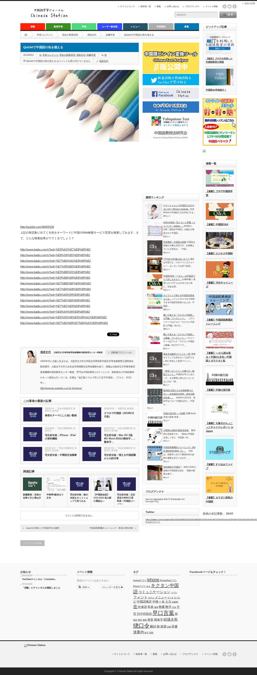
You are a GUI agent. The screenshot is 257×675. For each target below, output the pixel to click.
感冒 (156, 607)
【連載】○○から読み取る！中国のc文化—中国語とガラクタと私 (219, 357)
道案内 (138, 632)
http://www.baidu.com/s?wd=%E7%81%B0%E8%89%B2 (55, 300)
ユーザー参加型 (110, 26)
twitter (229, 6)
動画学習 (58, 26)
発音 (150, 619)
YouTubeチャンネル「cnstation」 (39, 579)
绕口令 (141, 625)
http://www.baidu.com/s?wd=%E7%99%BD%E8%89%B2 (55, 266)
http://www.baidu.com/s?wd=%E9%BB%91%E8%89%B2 (55, 272)
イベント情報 (211, 6)
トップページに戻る (32, 543)
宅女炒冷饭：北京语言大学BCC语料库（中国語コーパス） (126, 499)
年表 (151, 606)
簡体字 (158, 619)
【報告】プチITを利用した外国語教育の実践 (219, 60)
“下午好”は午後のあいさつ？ (176, 259)
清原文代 (91, 35)
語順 (169, 627)
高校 (151, 632)
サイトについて (127, 6)
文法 (174, 607)
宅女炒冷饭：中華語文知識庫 (61, 455)
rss (224, 6)
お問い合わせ (173, 6)
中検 (155, 601)
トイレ (174, 592)
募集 (159, 6)
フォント (140, 597)
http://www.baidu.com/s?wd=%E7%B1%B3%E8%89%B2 (55, 306)
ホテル (151, 598)
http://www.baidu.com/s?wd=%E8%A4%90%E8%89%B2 (55, 311)
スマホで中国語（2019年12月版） (119, 415)
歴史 (140, 620)
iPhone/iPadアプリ (168, 580)
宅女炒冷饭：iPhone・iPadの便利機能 (60, 437)
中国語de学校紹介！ (216, 90)
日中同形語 (144, 613)
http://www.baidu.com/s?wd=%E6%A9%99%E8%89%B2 (55, 294)
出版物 (175, 602)
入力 (168, 601)
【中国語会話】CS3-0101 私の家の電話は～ (102, 497)
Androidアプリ (139, 580)
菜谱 (163, 626)
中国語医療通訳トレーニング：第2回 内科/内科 (111, 528)
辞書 (175, 626)
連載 (32, 26)
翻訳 (153, 626)
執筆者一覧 (146, 6)
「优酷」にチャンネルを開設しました (41, 587)
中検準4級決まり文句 (55, 496)
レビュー (135, 26)
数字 (168, 606)
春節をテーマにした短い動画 (61, 415)
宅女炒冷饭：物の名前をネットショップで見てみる (79, 497)
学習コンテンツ (45, 35)
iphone (153, 579)
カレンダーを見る (111, 586)
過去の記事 (250, 3)
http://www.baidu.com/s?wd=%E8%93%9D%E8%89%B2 (55, 255)
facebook (235, 6)
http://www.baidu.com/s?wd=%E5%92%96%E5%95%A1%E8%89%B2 (63, 317)
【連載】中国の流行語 (218, 389)
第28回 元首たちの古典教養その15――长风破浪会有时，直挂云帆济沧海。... (179, 393)
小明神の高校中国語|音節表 (176, 430)
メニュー (161, 597)
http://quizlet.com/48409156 (37, 226)
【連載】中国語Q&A (217, 224)
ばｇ (148, 586)
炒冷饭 (55, 411)
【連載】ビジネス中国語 (219, 253)
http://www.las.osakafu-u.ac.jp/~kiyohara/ (61, 388)
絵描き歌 (170, 619)
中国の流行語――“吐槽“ (174, 413)
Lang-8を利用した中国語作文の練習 (42, 528)
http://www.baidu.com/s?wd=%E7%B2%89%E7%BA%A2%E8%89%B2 (64, 323)
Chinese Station (125, 671)
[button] (83, 587)
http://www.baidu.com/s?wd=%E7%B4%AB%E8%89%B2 (55, 289)
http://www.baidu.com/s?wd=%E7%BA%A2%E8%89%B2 (55, 260)
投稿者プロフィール (121, 352)
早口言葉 (163, 613)
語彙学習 (110, 35)
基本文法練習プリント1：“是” (177, 354)
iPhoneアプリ (139, 586)
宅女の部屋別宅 (70, 35)
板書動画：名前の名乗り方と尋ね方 (32, 496)
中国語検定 (144, 601)
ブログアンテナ (192, 6)
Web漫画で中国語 (171, 467)
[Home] (28, 35)
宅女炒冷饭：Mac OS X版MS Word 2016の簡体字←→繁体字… (119, 438)
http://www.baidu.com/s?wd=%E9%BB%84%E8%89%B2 (55, 277)
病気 (145, 620)
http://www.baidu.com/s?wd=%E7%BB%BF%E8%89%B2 (55, 283)
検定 (135, 620)
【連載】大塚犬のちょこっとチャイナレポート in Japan (219, 427)
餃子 (146, 632)
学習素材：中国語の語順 (174, 242)
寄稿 (84, 26)
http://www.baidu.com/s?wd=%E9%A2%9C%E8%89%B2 (55, 249)
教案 (162, 606)
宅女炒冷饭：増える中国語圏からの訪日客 (120, 457)
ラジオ (170, 598)
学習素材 (161, 26)
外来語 (142, 606)
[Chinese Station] (50, 16)
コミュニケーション (154, 592)
